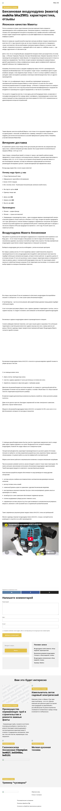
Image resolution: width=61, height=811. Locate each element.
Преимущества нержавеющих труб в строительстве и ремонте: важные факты (14, 714)
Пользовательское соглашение (25, 800)
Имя (3, 617)
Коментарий (5, 602)
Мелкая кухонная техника (41, 748)
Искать (16, 650)
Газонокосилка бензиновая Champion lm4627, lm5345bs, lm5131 (14, 751)
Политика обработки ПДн (23, 803)
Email (4, 624)
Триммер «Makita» (39, 662)
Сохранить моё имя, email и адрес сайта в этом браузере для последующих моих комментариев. (27, 630)
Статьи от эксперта (37, 794)
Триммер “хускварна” (14, 782)
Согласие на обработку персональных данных (29, 806)
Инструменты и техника (10, 7)
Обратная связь (36, 792)
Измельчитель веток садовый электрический (45, 693)
